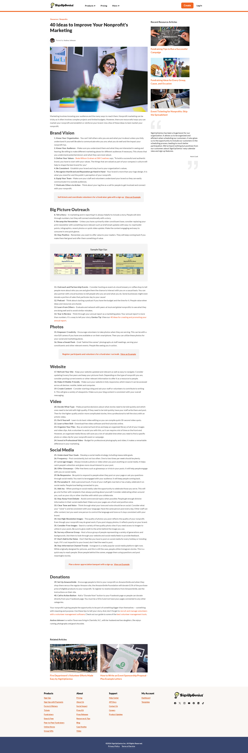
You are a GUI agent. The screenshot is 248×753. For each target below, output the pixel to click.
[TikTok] (203, 703)
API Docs (112, 702)
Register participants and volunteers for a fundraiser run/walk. (91, 354)
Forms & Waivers (51, 706)
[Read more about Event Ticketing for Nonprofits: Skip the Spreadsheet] (170, 98)
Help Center (114, 698)
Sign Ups (47, 698)
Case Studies (81, 727)
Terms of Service (128, 746)
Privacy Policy (114, 746)
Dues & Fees (49, 719)
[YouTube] (189, 703)
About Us (80, 702)
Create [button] (187, 5)
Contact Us (113, 706)
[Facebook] (175, 703)
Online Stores (49, 727)
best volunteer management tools (132, 614)
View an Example (133, 197)
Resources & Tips (83, 719)
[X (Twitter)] (180, 703)
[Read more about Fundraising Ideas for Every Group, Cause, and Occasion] (170, 67)
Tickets (47, 710)
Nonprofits (64, 19)
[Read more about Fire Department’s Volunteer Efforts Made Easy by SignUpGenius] (73, 658)
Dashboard (146, 698)
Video (78, 731)
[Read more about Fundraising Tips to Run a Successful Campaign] (170, 36)
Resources (54, 19)
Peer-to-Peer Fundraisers (54, 723)
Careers (112, 710)
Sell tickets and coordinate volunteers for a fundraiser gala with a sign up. (91, 197)
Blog (78, 723)
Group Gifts (48, 731)
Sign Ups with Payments (53, 702)
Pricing (104, 5)
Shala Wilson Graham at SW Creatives (92, 158)
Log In (199, 5)
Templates (146, 702)
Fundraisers (48, 714)
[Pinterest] (194, 703)
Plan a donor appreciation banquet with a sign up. (91, 564)
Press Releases (82, 714)
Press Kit (80, 710)
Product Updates (116, 714)
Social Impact (81, 706)
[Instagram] (184, 703)
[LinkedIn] (198, 703)
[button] (90, 5)
